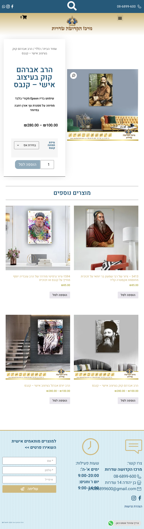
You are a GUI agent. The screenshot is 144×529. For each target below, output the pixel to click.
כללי (38, 49)
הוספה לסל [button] (128, 295)
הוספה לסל (27, 164)
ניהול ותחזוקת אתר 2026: (13, 522)
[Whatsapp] (3, 6)
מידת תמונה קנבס (51, 145)
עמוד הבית (50, 49)
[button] (120, 18)
